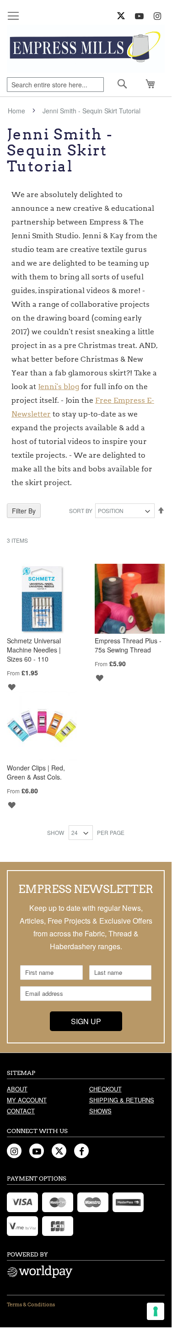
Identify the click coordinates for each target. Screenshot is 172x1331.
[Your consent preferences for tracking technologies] (155, 1311)
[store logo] (86, 49)
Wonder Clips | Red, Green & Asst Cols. (36, 772)
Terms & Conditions (31, 1304)
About (17, 1089)
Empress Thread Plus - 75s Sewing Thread (128, 645)
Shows (100, 1110)
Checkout (105, 1089)
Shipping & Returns (121, 1100)
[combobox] (55, 84)
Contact (21, 1110)
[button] (11, 686)
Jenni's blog (58, 386)
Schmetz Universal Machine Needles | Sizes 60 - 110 (34, 649)
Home (17, 110)
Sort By (80, 510)
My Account (27, 1100)
